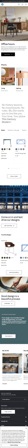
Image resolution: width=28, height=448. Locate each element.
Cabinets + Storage (13, 130)
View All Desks (14, 176)
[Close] (26, 428)
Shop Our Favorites (14, 272)
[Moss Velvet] (5, 258)
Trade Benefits (8, 336)
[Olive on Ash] (9, 149)
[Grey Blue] (21, 149)
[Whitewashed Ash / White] (7, 149)
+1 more (2, 151)
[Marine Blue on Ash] (2, 149)
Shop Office (7, 54)
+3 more (16, 151)
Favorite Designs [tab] (6, 234)
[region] (14, 437)
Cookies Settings (14, 445)
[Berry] (23, 149)
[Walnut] (5, 149)
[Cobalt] (16, 149)
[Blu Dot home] (2, 4)
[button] (8, 168)
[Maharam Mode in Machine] (7, 258)
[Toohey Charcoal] (9, 258)
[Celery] (19, 149)
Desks (3, 130)
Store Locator (8, 411)
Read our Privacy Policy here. (14, 442)
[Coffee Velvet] (2, 258)
